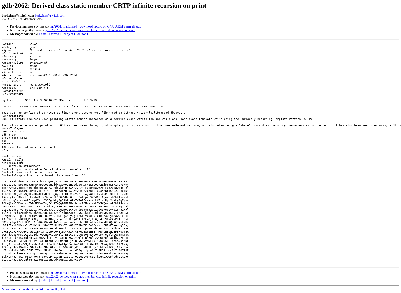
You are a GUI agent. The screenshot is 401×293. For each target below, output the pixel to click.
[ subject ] (68, 34)
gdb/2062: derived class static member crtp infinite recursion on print (90, 30)
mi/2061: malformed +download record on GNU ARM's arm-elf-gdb (95, 26)
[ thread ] (55, 34)
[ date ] (43, 34)
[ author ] (82, 34)
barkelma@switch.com (50, 15)
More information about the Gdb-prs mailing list (33, 289)
